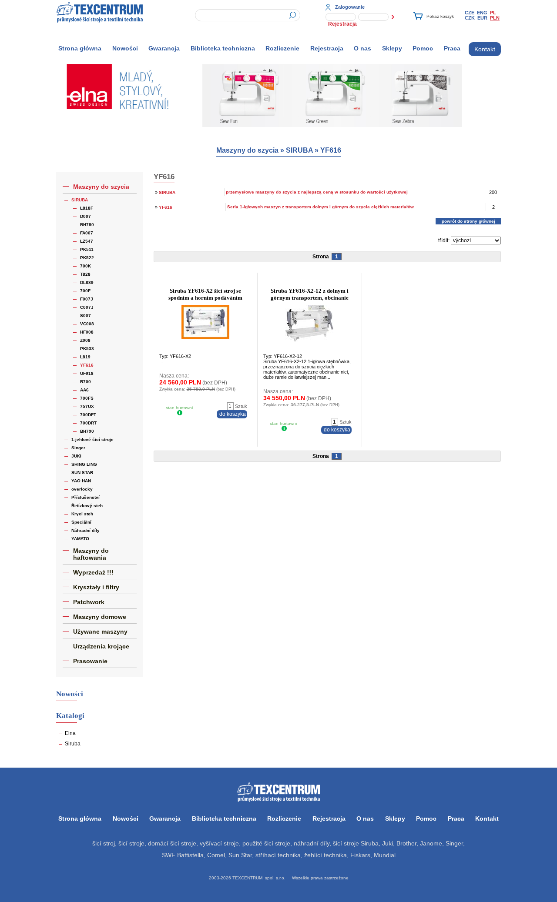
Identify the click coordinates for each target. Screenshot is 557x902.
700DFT (88, 414)
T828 (85, 274)
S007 (85, 315)
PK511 (87, 249)
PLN (495, 17)
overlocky (82, 489)
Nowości (125, 48)
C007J (87, 307)
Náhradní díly (85, 530)
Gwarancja (164, 48)
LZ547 (86, 241)
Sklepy (392, 48)
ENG (482, 12)
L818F (86, 208)
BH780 (87, 224)
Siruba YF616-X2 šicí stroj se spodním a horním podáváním (205, 294)
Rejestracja (342, 24)
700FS (87, 398)
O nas (362, 48)
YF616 (330, 150)
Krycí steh (82, 513)
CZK (470, 17)
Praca (452, 48)
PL (493, 12)
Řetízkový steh (87, 505)
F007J (86, 299)
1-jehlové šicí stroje (92, 439)
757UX (87, 406)
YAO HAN (81, 480)
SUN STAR (82, 472)
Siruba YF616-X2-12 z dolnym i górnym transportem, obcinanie (310, 294)
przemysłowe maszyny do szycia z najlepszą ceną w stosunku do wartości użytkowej (317, 192)
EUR (482, 17)
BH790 (87, 431)
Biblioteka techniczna (223, 48)
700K (85, 266)
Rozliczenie (282, 48)
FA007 (86, 233)
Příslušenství (85, 497)
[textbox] (247, 15)
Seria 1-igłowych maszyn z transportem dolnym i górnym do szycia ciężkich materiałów (320, 206)
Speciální (81, 522)
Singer (78, 447)
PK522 (87, 257)
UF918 (87, 373)
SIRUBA (299, 150)
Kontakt (484, 49)
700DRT (88, 423)
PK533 (87, 348)
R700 (85, 381)
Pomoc (423, 48)
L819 (85, 356)
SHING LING (84, 464)
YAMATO (80, 538)
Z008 (85, 340)
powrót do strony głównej (468, 221)
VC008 (87, 323)
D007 (85, 216)
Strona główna (79, 48)
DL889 (87, 282)
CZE (469, 12)
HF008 (87, 332)
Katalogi (70, 716)
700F (85, 290)
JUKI (76, 456)
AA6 (84, 390)
